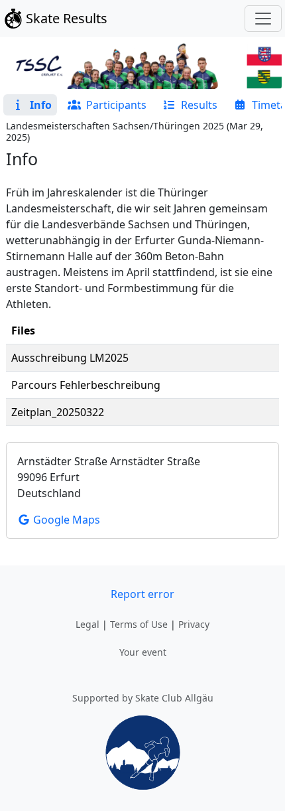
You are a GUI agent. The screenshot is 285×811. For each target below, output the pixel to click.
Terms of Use (139, 624)
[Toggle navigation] (263, 18)
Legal (87, 624)
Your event (142, 652)
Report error (142, 594)
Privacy (193, 624)
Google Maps (65, 519)
